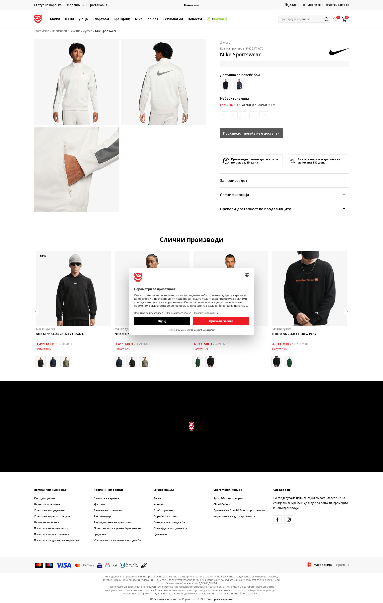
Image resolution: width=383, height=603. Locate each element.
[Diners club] (129, 565)
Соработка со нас (166, 516)
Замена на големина (108, 510)
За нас (158, 498)
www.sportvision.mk (169, 599)
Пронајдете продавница (170, 528)
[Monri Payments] (111, 565)
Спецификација (234, 194)
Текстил (74, 31)
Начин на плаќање (46, 522)
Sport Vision (41, 31)
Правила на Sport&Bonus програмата (239, 510)
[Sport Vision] (38, 18)
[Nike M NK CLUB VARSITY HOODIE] (73, 288)
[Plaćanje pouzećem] (144, 565)
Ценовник (191, 5)
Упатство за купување (49, 510)
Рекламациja (102, 516)
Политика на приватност (51, 528)
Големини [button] (247, 105)
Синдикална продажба (169, 522)
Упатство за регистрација (52, 516)
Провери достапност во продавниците (255, 208)
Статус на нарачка (106, 498)
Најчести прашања (47, 504)
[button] (62, 19)
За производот (233, 180)
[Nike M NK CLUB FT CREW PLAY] (210, 361)
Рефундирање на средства (112, 522)
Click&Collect (221, 504)
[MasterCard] (39, 565)
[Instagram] (289, 520)
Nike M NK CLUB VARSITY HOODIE (60, 334)
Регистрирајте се (337, 5)
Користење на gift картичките (234, 516)
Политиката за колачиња (51, 534)
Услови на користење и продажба (117, 540)
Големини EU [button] (229, 105)
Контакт (159, 504)
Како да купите (44, 498)
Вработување (163, 510)
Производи (59, 31)
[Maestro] (49, 565)
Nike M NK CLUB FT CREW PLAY (294, 334)
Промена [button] (342, 565)
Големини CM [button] (266, 105)
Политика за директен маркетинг (57, 540)
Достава (100, 504)
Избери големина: (235, 98)
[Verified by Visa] (99, 565)
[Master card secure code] (85, 565)
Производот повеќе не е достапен (251, 133)
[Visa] (64, 565)
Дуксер (87, 31)
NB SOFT (200, 599)
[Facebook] (277, 520)
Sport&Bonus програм (228, 498)
